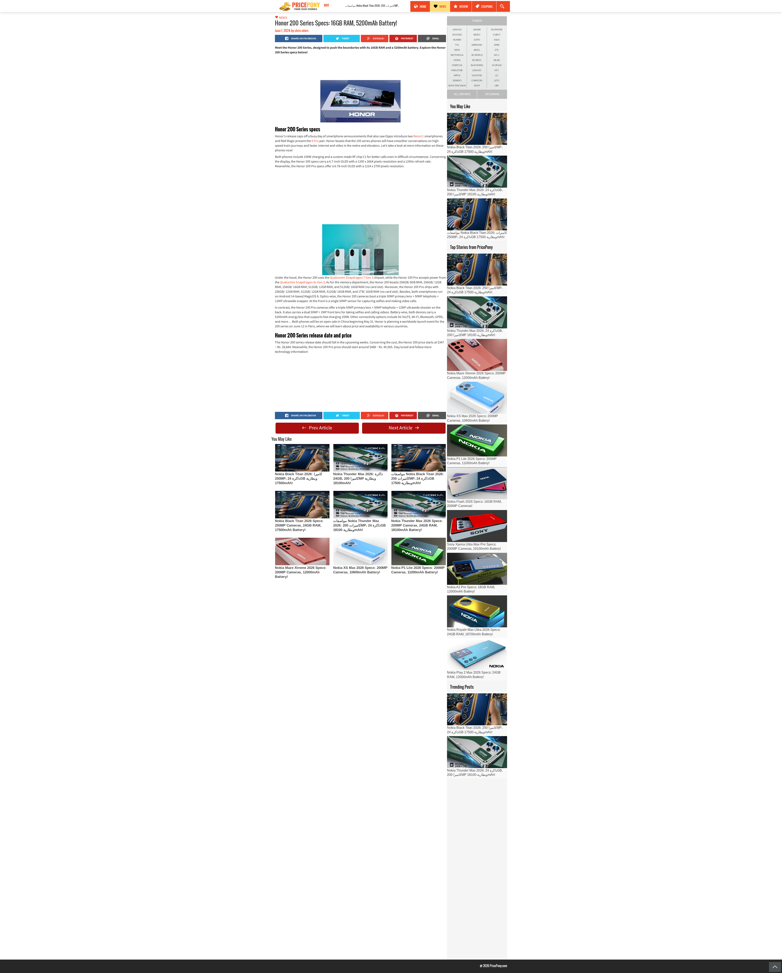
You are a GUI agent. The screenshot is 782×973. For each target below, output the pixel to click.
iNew (457, 50)
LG (496, 75)
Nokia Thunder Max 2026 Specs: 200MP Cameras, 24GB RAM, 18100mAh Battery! (417, 525)
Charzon (476, 80)
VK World (477, 55)
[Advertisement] (360, 67)
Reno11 (418, 136)
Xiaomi (476, 29)
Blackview (477, 65)
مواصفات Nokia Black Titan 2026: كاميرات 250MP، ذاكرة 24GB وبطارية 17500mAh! (359, 5)
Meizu (476, 34)
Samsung (476, 45)
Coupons (487, 6)
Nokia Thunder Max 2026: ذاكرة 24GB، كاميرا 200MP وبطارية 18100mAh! (358, 478)
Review (463, 6)
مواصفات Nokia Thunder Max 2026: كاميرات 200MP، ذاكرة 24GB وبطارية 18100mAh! (359, 525)
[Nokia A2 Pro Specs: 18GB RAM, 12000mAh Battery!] (477, 569)
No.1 (496, 55)
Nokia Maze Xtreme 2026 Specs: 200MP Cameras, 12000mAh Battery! (300, 572)
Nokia (457, 60)
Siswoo (457, 80)
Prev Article (320, 427)
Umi (497, 85)
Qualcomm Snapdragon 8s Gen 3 (302, 282)
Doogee (457, 34)
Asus (497, 39)
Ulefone (477, 75)
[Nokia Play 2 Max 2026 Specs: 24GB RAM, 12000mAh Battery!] (477, 654)
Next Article (401, 427)
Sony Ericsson (457, 85)
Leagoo (476, 70)
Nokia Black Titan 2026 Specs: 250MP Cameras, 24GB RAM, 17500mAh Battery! (299, 525)
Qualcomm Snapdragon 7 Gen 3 (351, 277)
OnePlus (457, 65)
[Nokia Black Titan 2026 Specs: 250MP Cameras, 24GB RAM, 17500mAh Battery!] (302, 505)
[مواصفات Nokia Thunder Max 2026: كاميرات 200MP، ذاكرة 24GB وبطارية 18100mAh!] (360, 505)
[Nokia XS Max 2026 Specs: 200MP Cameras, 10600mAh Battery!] (360, 551)
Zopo (477, 39)
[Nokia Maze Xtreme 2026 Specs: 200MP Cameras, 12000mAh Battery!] (302, 551)
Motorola (457, 55)
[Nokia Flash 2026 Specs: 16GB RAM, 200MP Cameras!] (477, 483)
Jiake (497, 45)
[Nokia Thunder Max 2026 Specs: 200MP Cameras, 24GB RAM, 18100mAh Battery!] (418, 505)
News (442, 6)
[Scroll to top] (775, 967)
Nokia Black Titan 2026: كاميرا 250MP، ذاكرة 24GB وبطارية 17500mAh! (298, 478)
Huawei (457, 39)
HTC (496, 70)
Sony (477, 85)
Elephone (497, 29)
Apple (457, 75)
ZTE (497, 50)
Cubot (497, 34)
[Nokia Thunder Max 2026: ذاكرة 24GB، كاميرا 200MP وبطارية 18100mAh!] (360, 458)
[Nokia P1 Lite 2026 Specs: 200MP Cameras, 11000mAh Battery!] (418, 551)
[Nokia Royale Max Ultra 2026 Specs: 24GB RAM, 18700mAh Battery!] (477, 611)
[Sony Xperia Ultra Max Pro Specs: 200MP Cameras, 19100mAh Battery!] (477, 526)
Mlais (497, 60)
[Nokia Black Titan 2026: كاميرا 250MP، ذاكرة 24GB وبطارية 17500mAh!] (302, 458)
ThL (457, 45)
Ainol (477, 50)
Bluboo (476, 60)
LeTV (496, 80)
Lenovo (457, 29)
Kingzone (457, 70)
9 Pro (315, 141)
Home (423, 6)
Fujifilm (497, 65)
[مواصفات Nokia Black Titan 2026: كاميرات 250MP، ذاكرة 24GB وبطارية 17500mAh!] (418, 458)
